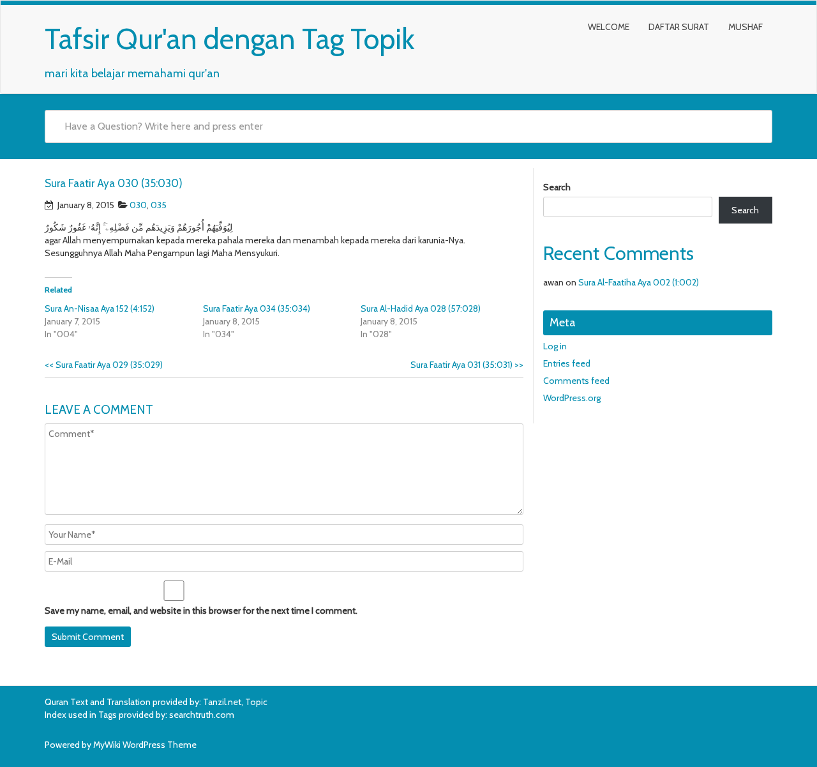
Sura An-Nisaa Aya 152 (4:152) (99, 308)
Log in (555, 346)
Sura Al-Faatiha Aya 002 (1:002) (638, 282)
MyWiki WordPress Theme (145, 744)
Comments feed (576, 380)
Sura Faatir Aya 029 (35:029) (104, 364)
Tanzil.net (222, 702)
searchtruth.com (201, 714)
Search (557, 187)
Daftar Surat (678, 27)
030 (138, 205)
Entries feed (566, 363)
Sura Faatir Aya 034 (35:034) (256, 308)
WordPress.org (572, 398)
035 (159, 205)
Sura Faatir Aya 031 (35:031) (466, 364)
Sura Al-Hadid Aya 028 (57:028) (421, 308)
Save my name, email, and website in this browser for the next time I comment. (201, 610)
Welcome (608, 27)
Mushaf (745, 27)
